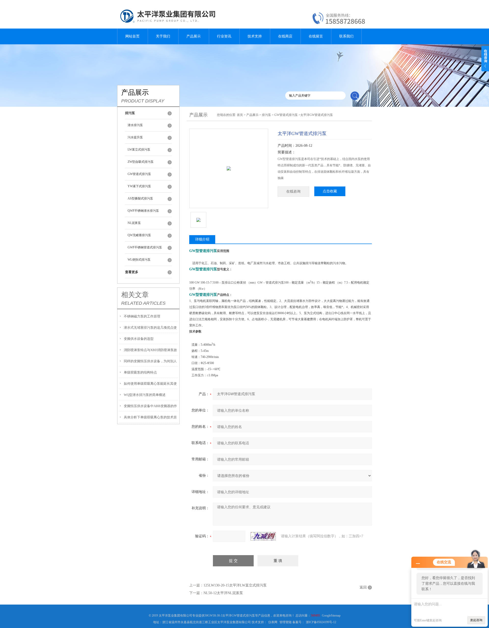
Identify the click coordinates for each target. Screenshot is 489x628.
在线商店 (285, 36)
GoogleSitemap (331, 615)
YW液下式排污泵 (139, 186)
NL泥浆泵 (134, 223)
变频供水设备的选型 (139, 339)
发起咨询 (476, 620)
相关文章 (135, 295)
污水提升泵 (135, 137)
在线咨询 (293, 191)
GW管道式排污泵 (139, 174)
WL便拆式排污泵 (139, 259)
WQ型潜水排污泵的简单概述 (145, 395)
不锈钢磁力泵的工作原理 (142, 316)
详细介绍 (202, 239)
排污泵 (266, 115)
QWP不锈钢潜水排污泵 (143, 210)
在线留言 (316, 36)
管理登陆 (285, 622)
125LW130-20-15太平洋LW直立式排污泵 (235, 585)
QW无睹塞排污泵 (139, 235)
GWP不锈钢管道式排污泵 (145, 247)
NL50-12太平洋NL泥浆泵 (223, 593)
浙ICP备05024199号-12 (321, 622)
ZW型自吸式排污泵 (141, 162)
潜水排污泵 (135, 125)
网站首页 (132, 36)
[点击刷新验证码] (263, 536)
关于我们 (163, 36)
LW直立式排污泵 (139, 149)
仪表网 (272, 622)
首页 (240, 115)
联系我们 (346, 36)
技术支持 (255, 36)
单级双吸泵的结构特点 (140, 372)
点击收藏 (330, 191)
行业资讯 (224, 36)
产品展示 (193, 36)
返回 (363, 587)
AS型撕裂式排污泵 (140, 198)
